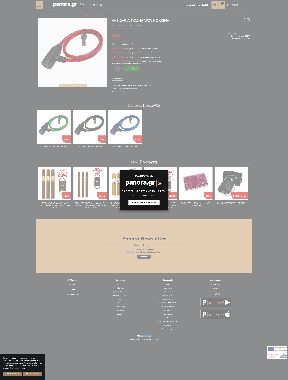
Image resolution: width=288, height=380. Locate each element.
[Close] (166, 172)
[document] (22, 373)
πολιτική (18, 368)
